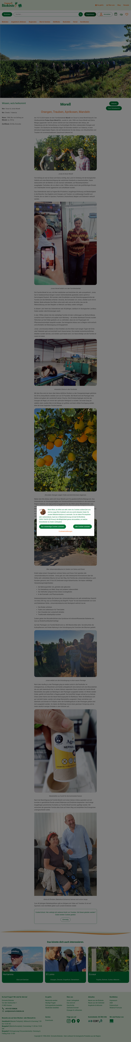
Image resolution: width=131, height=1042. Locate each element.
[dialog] (65, 521)
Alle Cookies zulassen (82, 526)
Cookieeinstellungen (65, 531)
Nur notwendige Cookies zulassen (52, 526)
